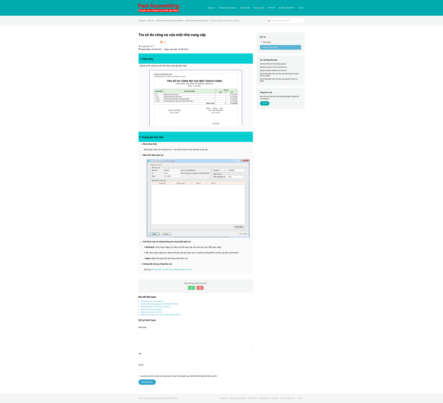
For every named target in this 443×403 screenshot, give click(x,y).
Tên (140, 353)
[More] (161, 42)
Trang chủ (211, 8)
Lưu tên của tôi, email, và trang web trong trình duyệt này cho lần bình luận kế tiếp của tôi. (178, 376)
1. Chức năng (266, 42)
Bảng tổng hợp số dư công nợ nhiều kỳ (155, 307)
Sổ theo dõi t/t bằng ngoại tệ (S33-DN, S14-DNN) (159, 304)
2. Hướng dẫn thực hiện (269, 47)
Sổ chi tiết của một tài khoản (152, 301)
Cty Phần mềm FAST (286, 8)
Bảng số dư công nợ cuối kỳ (151, 312)
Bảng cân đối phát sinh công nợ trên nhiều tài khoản (161, 315)
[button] (191, 288)
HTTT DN (271, 8)
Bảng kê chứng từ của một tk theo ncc (273, 67)
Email (140, 365)
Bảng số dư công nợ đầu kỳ (151, 309)
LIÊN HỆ (264, 103)
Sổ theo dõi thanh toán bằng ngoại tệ (273, 64)
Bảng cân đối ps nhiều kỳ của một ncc (273, 70)
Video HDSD (245, 8)
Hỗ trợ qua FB (258, 8)
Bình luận (142, 327)
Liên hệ (301, 8)
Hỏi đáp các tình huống (227, 8)
